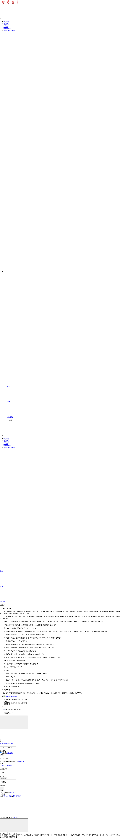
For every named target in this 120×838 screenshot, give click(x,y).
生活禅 (6, 27)
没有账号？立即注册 (6, 743)
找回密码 (10, 753)
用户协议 (21, 761)
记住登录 (4, 753)
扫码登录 (18, 796)
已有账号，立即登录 (6, 765)
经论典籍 (6, 21)
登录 (2, 755)
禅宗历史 (6, 23)
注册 (2, 790)
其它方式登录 (7, 796)
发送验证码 (3, 778)
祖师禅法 (6, 25)
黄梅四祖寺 (7, 28)
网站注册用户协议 (9, 30)
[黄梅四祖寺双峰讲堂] (11, 696)
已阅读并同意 (9, 792)
